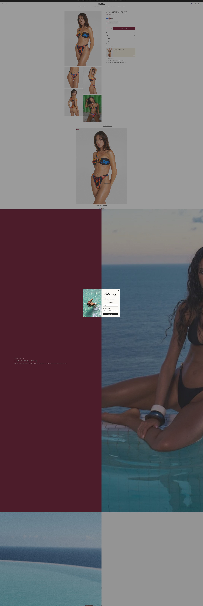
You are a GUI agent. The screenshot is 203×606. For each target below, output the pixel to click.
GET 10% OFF (111, 314)
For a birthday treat (106, 308)
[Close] (118, 290)
